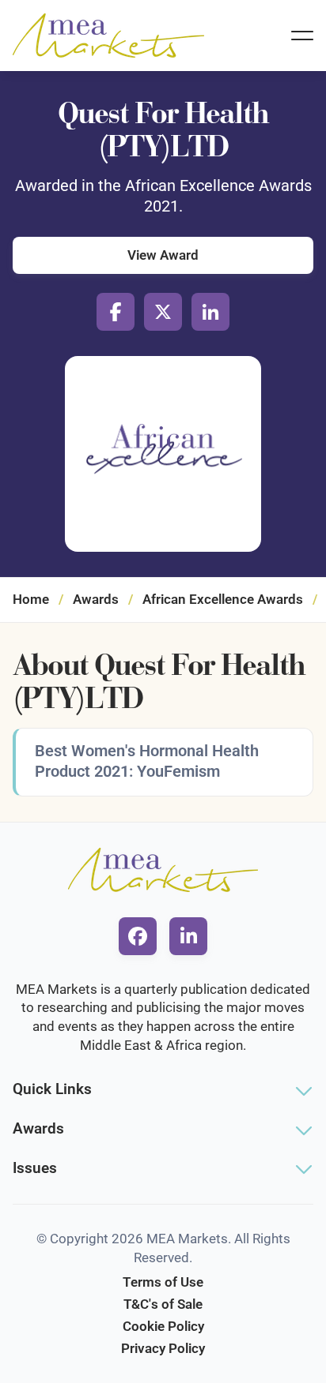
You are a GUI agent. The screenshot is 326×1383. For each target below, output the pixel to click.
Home (31, 599)
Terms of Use (163, 1282)
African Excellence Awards (222, 599)
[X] (163, 312)
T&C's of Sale (163, 1304)
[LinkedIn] (210, 312)
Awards (96, 599)
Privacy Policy (163, 1348)
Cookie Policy (163, 1326)
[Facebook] (116, 312)
